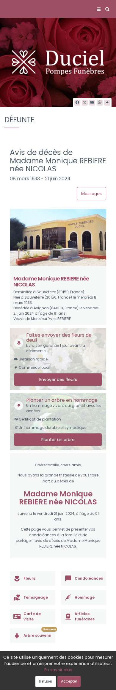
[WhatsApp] (100, 103)
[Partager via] (107, 103)
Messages (91, 194)
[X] (85, 103)
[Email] (92, 103)
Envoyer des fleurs (58, 379)
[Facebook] (77, 103)
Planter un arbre (58, 440)
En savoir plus (58, 670)
